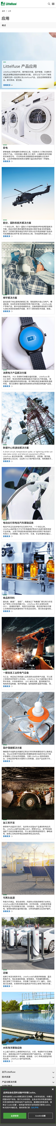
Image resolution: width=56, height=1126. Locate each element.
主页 (3, 11)
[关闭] (53, 1089)
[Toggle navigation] (53, 3)
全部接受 (15, 1116)
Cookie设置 (40, 1116)
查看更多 (7, 85)
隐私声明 (34, 1107)
